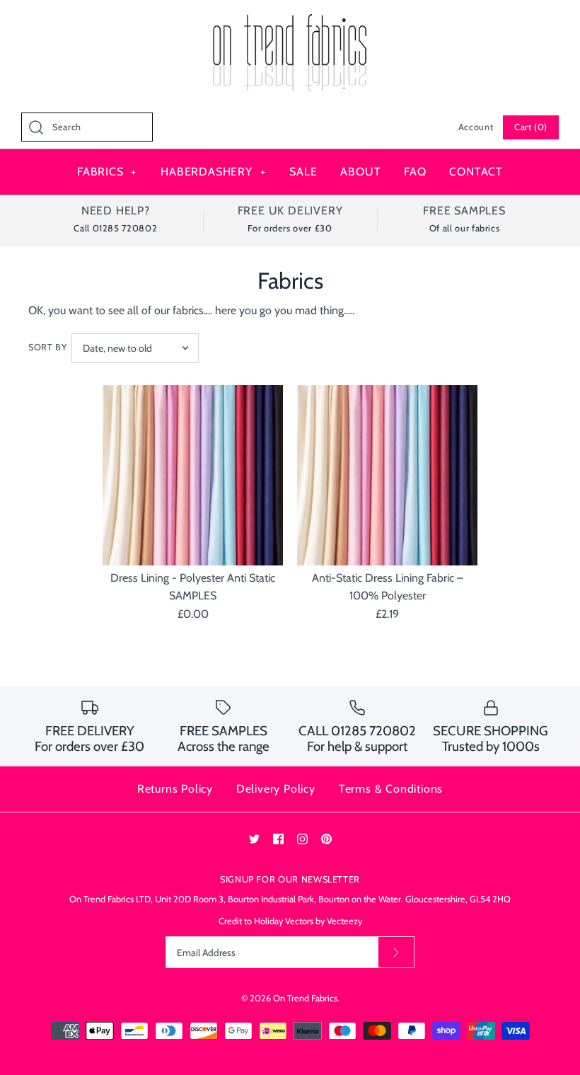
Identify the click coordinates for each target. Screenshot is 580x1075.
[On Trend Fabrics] (290, 23)
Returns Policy (175, 788)
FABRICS (107, 171)
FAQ (415, 171)
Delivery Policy (275, 788)
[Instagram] (302, 839)
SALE (303, 171)
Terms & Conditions (391, 788)
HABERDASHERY (213, 171)
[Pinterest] (326, 839)
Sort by (47, 347)
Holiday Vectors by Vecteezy (308, 921)
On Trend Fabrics (305, 998)
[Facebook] (278, 839)
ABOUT (360, 171)
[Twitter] (254, 839)
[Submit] (396, 952)
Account (475, 127)
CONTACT (476, 171)
